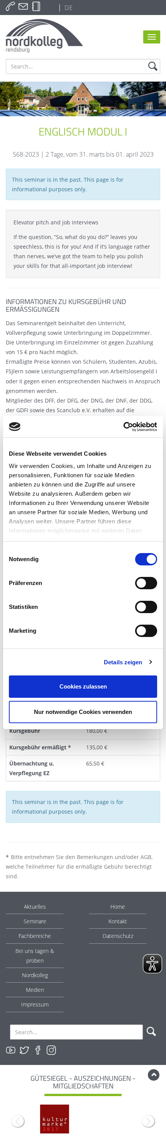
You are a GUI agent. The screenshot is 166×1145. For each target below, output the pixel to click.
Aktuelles (35, 906)
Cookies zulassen (83, 686)
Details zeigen (123, 662)
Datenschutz (118, 935)
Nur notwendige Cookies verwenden (83, 712)
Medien (35, 989)
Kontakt (117, 921)
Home (117, 906)
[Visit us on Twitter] (24, 1050)
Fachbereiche (35, 935)
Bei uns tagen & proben (34, 955)
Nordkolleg (35, 975)
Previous (18, 1121)
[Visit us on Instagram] (51, 1050)
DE (68, 7)
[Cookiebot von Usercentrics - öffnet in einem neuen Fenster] (123, 427)
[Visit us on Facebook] (38, 1050)
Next (148, 1121)
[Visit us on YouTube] (11, 1050)
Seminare (35, 921)
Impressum (35, 1004)
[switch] (146, 583)
